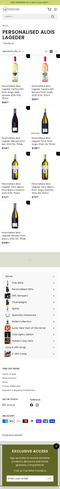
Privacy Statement (11, 386)
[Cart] (49, 9)
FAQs (4, 382)
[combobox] (30, 16)
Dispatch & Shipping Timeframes (18, 390)
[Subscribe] (49, 478)
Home (5, 26)
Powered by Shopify (12, 434)
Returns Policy (9, 378)
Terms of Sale (9, 374)
